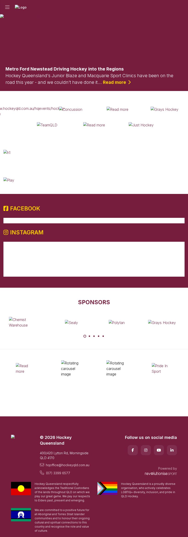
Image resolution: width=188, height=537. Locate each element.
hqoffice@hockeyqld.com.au (67, 465)
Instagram (27, 232)
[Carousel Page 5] (103, 336)
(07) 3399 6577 (58, 473)
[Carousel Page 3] (94, 336)
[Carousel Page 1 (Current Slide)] (84, 336)
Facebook (25, 208)
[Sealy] (45, 322)
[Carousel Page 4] (98, 336)
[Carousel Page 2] (89, 336)
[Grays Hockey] (136, 322)
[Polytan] (91, 322)
